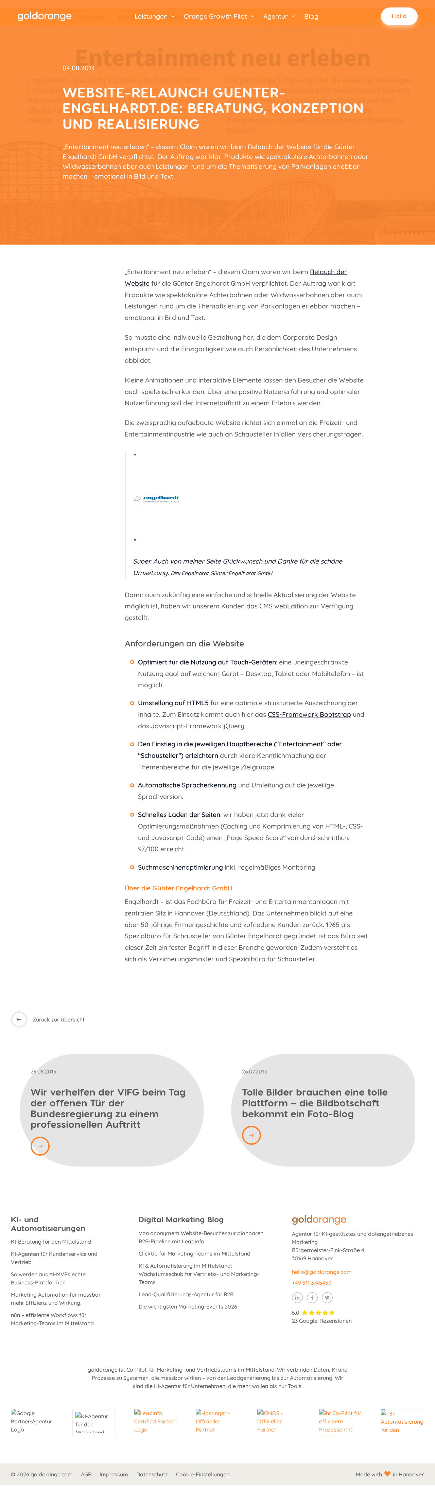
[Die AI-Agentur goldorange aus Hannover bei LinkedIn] (297, 1297)
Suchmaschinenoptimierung (180, 867)
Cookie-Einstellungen (202, 1474)
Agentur (275, 16)
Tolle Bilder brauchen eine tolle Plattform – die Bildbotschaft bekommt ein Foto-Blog (315, 1102)
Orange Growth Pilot (215, 16)
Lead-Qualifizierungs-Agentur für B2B (186, 1294)
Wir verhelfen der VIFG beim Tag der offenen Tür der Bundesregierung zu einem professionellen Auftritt (108, 1108)
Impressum (114, 1474)
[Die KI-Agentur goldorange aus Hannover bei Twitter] (327, 1297)
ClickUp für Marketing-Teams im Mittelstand (194, 1253)
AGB (86, 1474)
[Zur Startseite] (44, 16)
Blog (311, 16)
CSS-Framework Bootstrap (309, 714)
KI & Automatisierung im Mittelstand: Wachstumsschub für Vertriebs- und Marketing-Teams (199, 1273)
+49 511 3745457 (311, 1282)
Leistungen (151, 16)
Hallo (399, 16)
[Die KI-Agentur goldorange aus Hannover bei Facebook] (312, 1297)
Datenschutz (152, 1474)
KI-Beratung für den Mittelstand (51, 1241)
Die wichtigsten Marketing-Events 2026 (188, 1306)
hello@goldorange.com (322, 1271)
